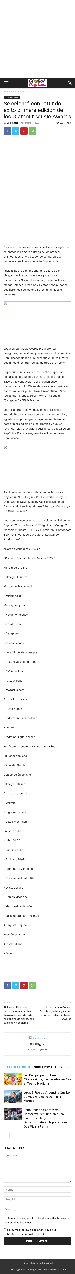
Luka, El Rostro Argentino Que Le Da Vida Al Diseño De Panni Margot (47, 1097)
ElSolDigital (12, 122)
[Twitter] (15, 131)
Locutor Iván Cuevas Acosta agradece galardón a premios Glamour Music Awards (55, 1013)
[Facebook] (7, 131)
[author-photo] (37, 1038)
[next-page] (11, 1135)
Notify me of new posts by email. (26, 1234)
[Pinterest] (24, 131)
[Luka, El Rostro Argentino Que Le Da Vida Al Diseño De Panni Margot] (13, 1096)
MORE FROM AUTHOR (48, 1067)
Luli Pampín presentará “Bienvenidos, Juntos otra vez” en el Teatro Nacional (47, 1079)
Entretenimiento (21, 91)
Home (7, 91)
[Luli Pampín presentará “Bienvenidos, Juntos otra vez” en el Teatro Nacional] (13, 1079)
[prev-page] (6, 1135)
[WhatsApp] (32, 131)
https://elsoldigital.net (37, 1049)
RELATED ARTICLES (17, 1067)
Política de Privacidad (42, 1263)
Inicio (25, 1263)
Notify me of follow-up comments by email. (31, 1229)
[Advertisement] (37, 39)
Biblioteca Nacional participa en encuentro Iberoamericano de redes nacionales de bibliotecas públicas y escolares (19, 1015)
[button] (6, 83)
